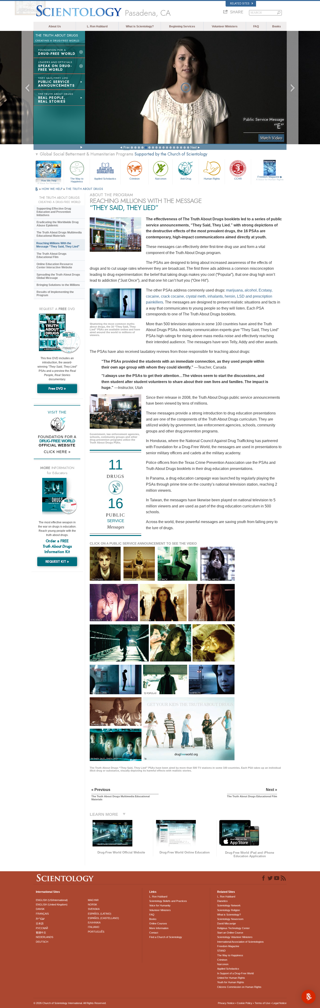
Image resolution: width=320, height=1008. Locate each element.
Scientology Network (229, 905)
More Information (158, 928)
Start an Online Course (230, 932)
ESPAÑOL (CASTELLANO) (103, 918)
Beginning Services (182, 26)
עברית (40, 918)
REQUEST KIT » (57, 561)
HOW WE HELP (52, 189)
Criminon (135, 178)
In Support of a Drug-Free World (235, 973)
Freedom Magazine (269, 178)
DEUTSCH (42, 941)
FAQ (256, 26)
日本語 (40, 923)
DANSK (40, 909)
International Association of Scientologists (240, 941)
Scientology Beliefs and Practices (168, 901)
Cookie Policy (244, 1003)
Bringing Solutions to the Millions (58, 285)
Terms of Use (262, 1003)
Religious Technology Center (233, 928)
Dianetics (222, 901)
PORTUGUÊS (96, 931)
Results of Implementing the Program (55, 293)
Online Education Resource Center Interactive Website (55, 265)
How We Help (48, 180)
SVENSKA (94, 909)
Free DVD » (57, 388)
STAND (221, 950)
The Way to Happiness (76, 179)
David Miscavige (226, 923)
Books (276, 26)
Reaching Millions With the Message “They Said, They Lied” (57, 245)
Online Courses (158, 923)
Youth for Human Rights (230, 982)
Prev (126, 147)
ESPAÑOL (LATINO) (99, 913)
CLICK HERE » (57, 452)
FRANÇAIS (42, 913)
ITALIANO (93, 927)
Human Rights (212, 178)
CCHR (238, 178)
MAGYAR (93, 900)
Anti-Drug (185, 178)
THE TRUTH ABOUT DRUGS (84, 189)
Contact (153, 932)
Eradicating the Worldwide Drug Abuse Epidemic (57, 224)
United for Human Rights (231, 977)
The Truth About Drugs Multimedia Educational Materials (59, 234)
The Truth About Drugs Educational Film (52, 255)
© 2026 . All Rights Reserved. (69, 1003)
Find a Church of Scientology (165, 937)
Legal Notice (279, 1003)
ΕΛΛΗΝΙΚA (94, 922)
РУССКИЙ (42, 928)
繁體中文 (41, 932)
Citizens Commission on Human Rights (239, 987)
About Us (54, 26)
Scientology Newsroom (230, 919)
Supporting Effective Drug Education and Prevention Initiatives (54, 212)
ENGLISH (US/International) (52, 900)
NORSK (92, 904)
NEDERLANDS (44, 937)
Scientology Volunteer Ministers (235, 937)
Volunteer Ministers (225, 26)
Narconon (160, 178)
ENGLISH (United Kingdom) (51, 904)
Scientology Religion (228, 910)
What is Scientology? (140, 26)
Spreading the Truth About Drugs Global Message (58, 276)
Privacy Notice (226, 1003)
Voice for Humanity (160, 905)
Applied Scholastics (105, 178)
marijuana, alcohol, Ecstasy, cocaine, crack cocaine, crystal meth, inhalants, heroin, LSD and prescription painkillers (209, 296)
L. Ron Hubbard (97, 26)
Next (193, 147)
